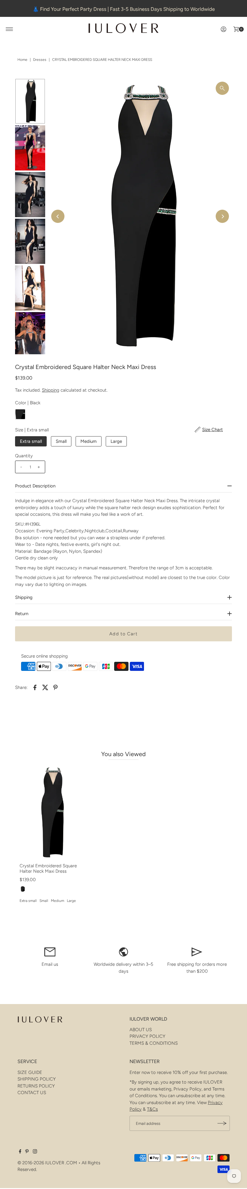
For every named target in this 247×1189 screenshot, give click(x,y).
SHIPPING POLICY (36, 1079)
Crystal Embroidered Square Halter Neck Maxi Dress (48, 868)
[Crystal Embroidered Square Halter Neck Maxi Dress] (51, 812)
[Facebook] (20, 1151)
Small (61, 441)
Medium (88, 441)
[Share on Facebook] (34, 687)
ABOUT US (141, 1029)
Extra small (31, 441)
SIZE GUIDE (29, 1072)
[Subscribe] (222, 1123)
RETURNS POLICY (36, 1086)
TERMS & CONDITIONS (154, 1043)
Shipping (50, 390)
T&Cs (152, 1109)
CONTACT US (31, 1092)
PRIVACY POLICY (147, 1036)
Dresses (39, 60)
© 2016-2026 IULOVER (40, 1163)
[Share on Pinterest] (55, 687)
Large (116, 441)
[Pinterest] (27, 1151)
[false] (50, 951)
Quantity (24, 455)
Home (22, 60)
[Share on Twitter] (45, 687)
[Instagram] (35, 1151)
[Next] (222, 216)
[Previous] (57, 216)
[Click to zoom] (222, 88)
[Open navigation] (9, 29)
